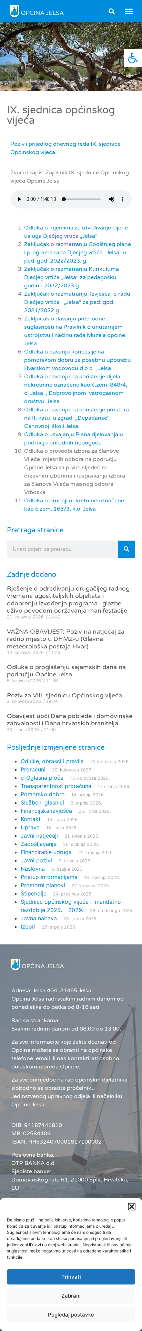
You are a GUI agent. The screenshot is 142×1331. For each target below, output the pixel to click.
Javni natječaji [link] (39, 835)
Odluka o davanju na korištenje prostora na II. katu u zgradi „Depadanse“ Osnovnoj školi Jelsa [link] (76, 418)
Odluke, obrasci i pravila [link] (52, 761)
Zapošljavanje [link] (39, 843)
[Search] (126, 549)
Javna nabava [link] (39, 918)
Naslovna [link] (33, 868)
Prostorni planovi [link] (43, 885)
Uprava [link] (30, 827)
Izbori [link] (28, 926)
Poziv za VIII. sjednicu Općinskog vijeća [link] (64, 695)
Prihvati (71, 1276)
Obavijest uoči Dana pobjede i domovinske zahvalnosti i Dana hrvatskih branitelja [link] (69, 719)
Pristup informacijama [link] (49, 876)
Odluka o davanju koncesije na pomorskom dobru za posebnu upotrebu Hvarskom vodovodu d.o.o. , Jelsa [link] (77, 360)
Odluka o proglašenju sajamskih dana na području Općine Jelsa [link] (66, 670)
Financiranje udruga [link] (46, 852)
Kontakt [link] (31, 819)
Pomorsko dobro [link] (43, 794)
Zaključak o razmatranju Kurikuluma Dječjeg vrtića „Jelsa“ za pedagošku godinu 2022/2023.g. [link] (71, 277)
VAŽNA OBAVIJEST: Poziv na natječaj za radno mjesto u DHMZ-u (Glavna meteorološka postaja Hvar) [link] (65, 639)
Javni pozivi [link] (36, 860)
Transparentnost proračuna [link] (56, 785)
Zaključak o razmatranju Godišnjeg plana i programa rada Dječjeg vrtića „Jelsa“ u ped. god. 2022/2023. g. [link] (77, 252)
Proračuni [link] (33, 769)
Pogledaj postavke (71, 1314)
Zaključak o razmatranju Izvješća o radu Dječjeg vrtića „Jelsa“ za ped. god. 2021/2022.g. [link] (77, 302)
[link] (133, 58)
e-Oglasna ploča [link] (42, 777)
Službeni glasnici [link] (42, 802)
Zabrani (71, 1295)
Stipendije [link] (34, 893)
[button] (131, 1206)
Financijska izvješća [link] (46, 810)
